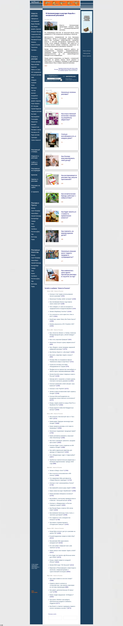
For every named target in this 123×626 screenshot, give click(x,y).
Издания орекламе (35, 157)
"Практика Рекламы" (73, 70)
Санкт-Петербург (35, 211)
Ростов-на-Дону (35, 231)
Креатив (34, 175)
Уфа (32, 234)
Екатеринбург (35, 218)
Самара (33, 221)
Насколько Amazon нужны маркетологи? (62, 342)
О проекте (35, 192)
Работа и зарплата (87, 56)
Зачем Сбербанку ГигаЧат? (58, 311)
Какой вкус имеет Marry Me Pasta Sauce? (63, 319)
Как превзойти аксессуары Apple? (60, 488)
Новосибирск (34, 213)
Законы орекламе (34, 180)
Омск (32, 224)
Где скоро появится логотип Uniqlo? (61, 578)
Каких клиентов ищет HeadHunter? (60, 490)
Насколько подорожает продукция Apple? (63, 431)
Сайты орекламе (34, 163)
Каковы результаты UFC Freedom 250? (62, 324)
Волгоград (34, 237)
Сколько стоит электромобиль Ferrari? (62, 483)
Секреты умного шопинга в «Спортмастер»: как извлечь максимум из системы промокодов (62, 585)
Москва (33, 208)
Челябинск (34, 229)
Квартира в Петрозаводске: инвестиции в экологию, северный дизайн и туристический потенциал (63, 569)
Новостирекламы (34, 14)
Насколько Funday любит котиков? (61, 299)
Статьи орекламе (34, 57)
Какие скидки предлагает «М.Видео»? (62, 595)
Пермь (33, 239)
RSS (33, 591)
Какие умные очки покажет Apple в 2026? (63, 550)
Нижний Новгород (36, 216)
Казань (33, 226)
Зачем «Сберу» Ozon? (57, 470)
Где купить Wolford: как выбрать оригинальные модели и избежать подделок (60, 601)
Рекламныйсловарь (35, 150)
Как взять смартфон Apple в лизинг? (61, 355)
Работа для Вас (86, 53)
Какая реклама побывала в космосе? (61, 493)
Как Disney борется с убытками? (60, 352)
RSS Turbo (34, 592)
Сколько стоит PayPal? (57, 388)
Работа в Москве (87, 50)
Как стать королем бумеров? (59, 339)
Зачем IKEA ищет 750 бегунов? (59, 565)
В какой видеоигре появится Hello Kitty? (62, 536)
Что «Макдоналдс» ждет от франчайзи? (62, 455)
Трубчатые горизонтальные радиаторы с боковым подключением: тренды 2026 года (63, 461)
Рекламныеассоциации (35, 169)
